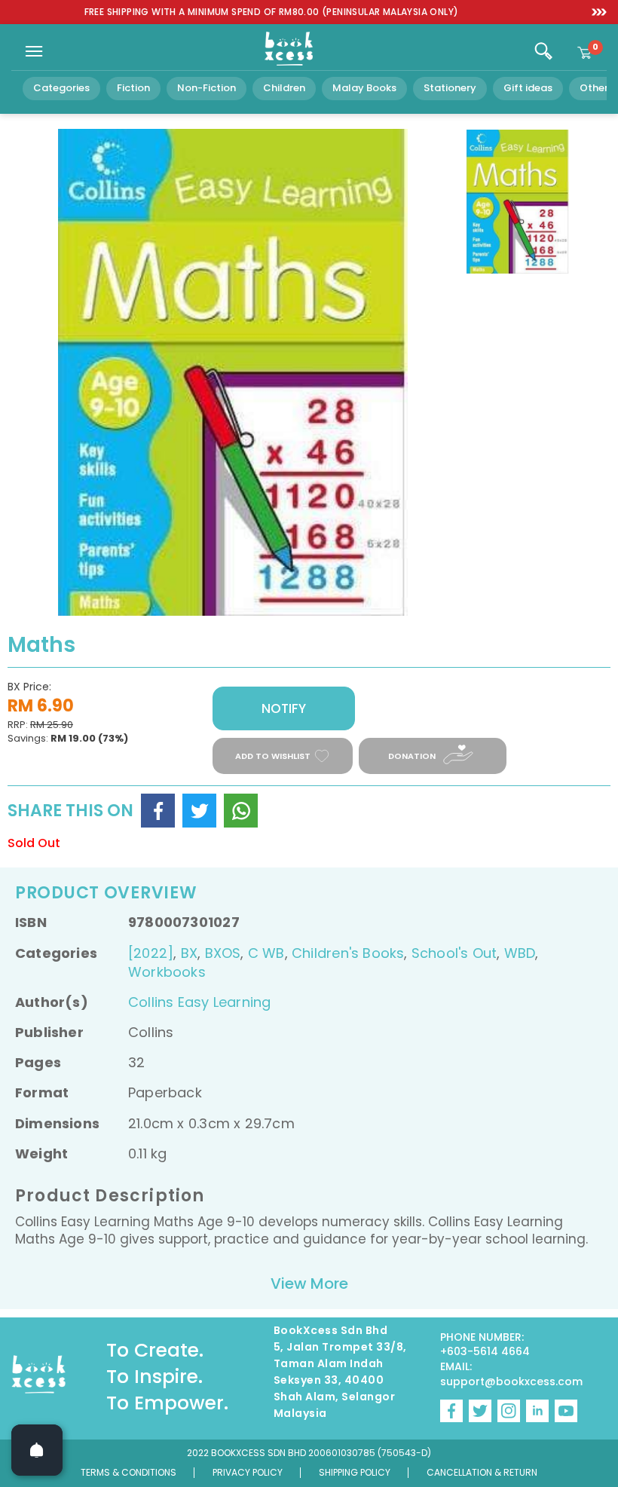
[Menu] (33, 51)
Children (284, 88)
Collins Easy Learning (199, 1002)
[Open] (37, 1450)
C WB (266, 953)
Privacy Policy (248, 1472)
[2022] (150, 953)
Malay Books (364, 88)
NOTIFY (284, 708)
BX (189, 953)
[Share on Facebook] (158, 811)
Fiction (133, 88)
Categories (61, 88)
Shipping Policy (354, 1472)
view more (309, 1283)
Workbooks (167, 971)
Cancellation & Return (482, 1472)
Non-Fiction (206, 88)
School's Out (454, 953)
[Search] (543, 51)
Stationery (450, 88)
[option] (271, 12)
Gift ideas (527, 88)
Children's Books (348, 953)
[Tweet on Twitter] (199, 811)
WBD (520, 953)
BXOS (223, 953)
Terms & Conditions (128, 1472)
